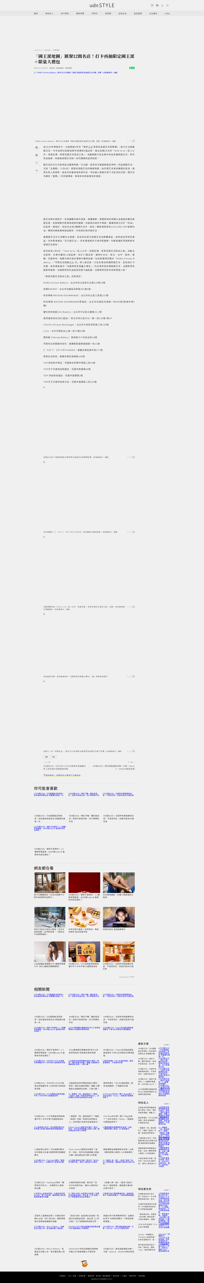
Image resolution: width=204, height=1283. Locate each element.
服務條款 (91, 1276)
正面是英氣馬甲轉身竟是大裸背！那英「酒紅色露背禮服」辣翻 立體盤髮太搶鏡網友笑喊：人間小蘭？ (84, 1086)
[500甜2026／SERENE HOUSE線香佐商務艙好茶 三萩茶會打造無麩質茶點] (50, 1070)
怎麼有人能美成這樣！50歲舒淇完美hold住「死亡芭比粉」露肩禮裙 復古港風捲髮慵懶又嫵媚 (49, 1218)
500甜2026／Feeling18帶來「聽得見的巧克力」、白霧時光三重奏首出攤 (49, 1185)
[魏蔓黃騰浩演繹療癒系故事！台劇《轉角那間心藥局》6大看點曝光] (119, 1136)
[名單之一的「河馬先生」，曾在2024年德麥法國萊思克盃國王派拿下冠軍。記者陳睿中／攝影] (89, 714)
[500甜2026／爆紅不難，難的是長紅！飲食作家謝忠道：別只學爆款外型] (84, 803)
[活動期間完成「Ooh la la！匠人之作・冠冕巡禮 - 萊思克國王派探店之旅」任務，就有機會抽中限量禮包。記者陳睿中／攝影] (89, 570)
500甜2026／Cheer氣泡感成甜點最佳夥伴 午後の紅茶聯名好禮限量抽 (118, 1052)
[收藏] (36, 162)
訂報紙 (124, 1276)
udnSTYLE (38, 50)
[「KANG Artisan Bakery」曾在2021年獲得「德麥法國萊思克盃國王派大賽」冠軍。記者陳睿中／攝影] (84, 105)
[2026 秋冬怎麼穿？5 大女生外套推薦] (164, 1227)
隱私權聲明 (106, 1276)
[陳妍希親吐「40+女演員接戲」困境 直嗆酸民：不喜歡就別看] (119, 1070)
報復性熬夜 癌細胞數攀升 (114, 929)
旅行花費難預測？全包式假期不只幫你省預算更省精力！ (49, 895)
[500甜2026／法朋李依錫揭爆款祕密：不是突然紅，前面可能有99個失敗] (119, 803)
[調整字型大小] (36, 170)
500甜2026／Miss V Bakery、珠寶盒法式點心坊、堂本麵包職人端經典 (49, 1251)
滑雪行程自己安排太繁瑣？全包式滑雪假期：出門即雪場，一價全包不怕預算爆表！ (49, 931)
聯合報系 (116, 1276)
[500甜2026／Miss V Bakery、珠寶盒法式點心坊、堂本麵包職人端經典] (50, 1236)
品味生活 (122, 13)
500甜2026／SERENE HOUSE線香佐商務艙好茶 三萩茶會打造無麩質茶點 (49, 1086)
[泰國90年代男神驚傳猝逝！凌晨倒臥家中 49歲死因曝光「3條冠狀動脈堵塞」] (119, 1203)
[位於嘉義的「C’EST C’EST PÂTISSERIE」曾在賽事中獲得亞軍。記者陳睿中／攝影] (89, 495)
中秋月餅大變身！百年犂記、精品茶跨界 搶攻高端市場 (84, 930)
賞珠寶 (108, 13)
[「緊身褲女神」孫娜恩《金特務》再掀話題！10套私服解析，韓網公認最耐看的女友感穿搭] (164, 1216)
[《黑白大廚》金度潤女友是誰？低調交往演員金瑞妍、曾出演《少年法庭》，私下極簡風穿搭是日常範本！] (84, 1203)
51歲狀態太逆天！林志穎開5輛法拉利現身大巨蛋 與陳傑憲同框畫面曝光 (49, 1152)
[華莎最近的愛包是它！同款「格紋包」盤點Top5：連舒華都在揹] (164, 1247)
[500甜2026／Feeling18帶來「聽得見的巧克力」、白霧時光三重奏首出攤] (50, 1170)
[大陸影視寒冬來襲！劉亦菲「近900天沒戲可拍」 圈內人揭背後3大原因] (84, 1170)
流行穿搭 (65, 13)
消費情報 (56, 50)
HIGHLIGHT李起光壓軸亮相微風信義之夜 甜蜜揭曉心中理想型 (83, 1250)
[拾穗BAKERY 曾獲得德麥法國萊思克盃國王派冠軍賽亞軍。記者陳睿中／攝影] (89, 420)
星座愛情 (138, 13)
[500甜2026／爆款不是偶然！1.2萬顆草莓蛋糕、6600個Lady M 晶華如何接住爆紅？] (50, 836)
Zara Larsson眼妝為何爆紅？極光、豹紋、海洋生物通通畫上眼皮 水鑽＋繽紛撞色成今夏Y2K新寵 (84, 1152)
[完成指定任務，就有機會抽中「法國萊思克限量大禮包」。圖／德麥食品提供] (89, 643)
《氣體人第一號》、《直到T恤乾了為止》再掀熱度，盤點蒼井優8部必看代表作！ (118, 1185)
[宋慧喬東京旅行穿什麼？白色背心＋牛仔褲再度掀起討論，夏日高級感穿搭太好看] (164, 1196)
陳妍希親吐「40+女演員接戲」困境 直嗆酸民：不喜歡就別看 (118, 1084)
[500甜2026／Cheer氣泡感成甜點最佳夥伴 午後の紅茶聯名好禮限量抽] (119, 1037)
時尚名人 (49, 13)
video (167, 13)
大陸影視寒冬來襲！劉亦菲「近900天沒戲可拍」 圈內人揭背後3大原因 (83, 1185)
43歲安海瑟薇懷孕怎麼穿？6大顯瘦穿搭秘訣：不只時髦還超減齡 (147, 1206)
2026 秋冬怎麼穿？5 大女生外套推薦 (147, 1225)
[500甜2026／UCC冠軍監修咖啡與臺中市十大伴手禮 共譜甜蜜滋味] (50, 1103)
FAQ (69, 1276)
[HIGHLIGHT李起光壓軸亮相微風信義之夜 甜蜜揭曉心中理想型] (84, 1236)
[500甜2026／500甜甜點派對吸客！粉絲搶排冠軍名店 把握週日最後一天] (50, 803)
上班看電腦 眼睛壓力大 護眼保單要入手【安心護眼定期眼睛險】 (49, 965)
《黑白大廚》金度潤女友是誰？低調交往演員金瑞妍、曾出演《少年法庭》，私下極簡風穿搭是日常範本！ (84, 1219)
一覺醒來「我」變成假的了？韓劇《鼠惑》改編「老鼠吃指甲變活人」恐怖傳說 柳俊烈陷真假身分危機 (84, 1120)
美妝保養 (80, 13)
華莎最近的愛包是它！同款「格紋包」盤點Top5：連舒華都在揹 (147, 1247)
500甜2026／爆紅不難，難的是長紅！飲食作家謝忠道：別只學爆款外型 (84, 818)
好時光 (95, 13)
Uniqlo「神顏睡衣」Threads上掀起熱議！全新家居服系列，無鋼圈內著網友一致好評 (147, 1238)
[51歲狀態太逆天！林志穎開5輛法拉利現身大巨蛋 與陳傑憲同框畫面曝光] (50, 1136)
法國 (46, 757)
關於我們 (133, 1276)
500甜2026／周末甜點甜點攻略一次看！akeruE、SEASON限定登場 (118, 1250)
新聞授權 (82, 1276)
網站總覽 (142, 1276)
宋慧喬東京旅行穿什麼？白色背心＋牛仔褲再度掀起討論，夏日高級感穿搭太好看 (147, 1198)
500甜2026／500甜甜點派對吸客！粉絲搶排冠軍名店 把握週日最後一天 (49, 818)
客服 (74, 1276)
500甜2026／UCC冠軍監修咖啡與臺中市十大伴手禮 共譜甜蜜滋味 (84, 965)
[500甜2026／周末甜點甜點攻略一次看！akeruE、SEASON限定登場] (119, 1236)
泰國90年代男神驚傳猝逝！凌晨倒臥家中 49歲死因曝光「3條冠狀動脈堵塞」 (118, 1218)
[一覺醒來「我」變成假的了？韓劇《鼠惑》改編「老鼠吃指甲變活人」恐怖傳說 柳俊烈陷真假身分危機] (84, 1103)
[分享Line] (36, 155)
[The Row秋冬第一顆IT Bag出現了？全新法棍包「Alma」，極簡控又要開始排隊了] (119, 1103)
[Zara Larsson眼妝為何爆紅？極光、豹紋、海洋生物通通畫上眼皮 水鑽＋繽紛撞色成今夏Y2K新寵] (84, 1136)
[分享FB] (36, 147)
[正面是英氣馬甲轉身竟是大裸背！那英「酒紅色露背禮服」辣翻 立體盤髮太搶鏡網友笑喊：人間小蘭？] (84, 1070)
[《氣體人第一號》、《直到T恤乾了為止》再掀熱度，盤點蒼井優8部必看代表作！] (119, 1170)
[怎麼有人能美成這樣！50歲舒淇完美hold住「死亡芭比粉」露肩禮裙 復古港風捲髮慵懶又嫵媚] (50, 1203)
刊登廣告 (62, 1276)
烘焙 (53, 757)
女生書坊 (153, 13)
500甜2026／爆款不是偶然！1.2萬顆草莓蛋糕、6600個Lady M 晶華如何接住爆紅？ (49, 851)
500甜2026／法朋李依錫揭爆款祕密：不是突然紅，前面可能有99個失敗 (118, 818)
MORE (166, 1044)
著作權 (98, 1276)
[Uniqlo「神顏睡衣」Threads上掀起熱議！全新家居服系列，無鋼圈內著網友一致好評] (164, 1237)
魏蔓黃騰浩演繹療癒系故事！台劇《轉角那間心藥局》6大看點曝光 (118, 1150)
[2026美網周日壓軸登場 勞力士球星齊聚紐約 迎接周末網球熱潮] (84, 1037)
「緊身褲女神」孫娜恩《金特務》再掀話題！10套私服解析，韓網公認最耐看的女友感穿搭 (147, 1218)
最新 (36, 13)
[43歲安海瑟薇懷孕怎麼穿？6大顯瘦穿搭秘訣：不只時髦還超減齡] (164, 1206)
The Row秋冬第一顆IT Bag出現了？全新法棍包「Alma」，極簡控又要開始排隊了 (118, 1119)
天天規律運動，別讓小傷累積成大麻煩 (118, 895)
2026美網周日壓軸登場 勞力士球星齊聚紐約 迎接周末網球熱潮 (83, 1051)
